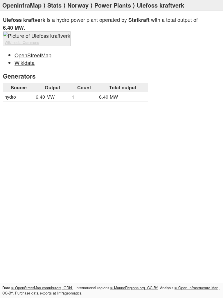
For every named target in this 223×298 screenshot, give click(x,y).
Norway (78, 5)
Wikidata (25, 62)
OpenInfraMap (22, 5)
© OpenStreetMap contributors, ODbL (42, 287)
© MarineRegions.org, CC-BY (134, 287)
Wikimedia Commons (22, 42)
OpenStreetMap (33, 55)
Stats (54, 5)
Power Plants (112, 5)
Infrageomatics (69, 293)
